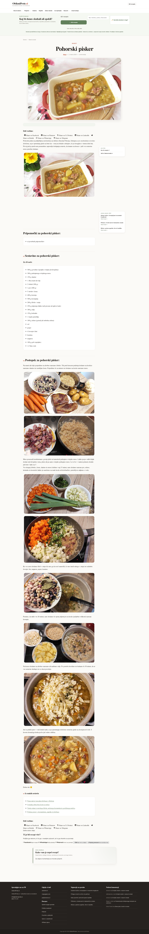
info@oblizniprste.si (17, 897)
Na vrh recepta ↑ (105, 150)
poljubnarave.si (46, 897)
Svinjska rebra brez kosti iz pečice (38, 804)
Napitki (41, 10)
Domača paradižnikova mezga (33, 31)
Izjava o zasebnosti (47, 918)
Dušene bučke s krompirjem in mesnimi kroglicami (84, 890)
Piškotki (44, 911)
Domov (25, 39)
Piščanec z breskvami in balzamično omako (83, 901)
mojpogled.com (46, 894)
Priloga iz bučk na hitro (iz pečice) (80, 894)
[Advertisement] (59, 211)
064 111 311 (15, 899)
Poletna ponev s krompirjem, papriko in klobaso (43, 812)
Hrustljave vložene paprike (116, 31)
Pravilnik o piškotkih (47, 915)
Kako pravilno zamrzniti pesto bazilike (81, 897)
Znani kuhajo (75, 10)
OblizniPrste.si (16, 890)
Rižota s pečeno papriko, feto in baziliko (82, 904)
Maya (64, 54)
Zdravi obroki (48, 10)
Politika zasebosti (46, 908)
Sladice (35, 10)
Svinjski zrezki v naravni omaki (120, 890)
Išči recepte (132, 4)
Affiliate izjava (46, 922)
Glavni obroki (17, 10)
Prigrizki (27, 10)
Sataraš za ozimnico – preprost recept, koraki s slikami (96, 31)
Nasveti (66, 10)
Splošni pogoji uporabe (48, 904)
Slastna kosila (32, 39)
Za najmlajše (58, 10)
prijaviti (59, 859)
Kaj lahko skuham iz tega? (120, 20)
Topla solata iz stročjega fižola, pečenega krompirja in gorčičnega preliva (51, 808)
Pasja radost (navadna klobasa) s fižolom (40, 801)
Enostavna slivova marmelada (48, 31)
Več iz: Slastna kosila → (107, 153)
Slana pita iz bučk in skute (122, 906)
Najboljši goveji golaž (61, 31)
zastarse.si (45, 890)
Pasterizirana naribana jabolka (74, 31)
